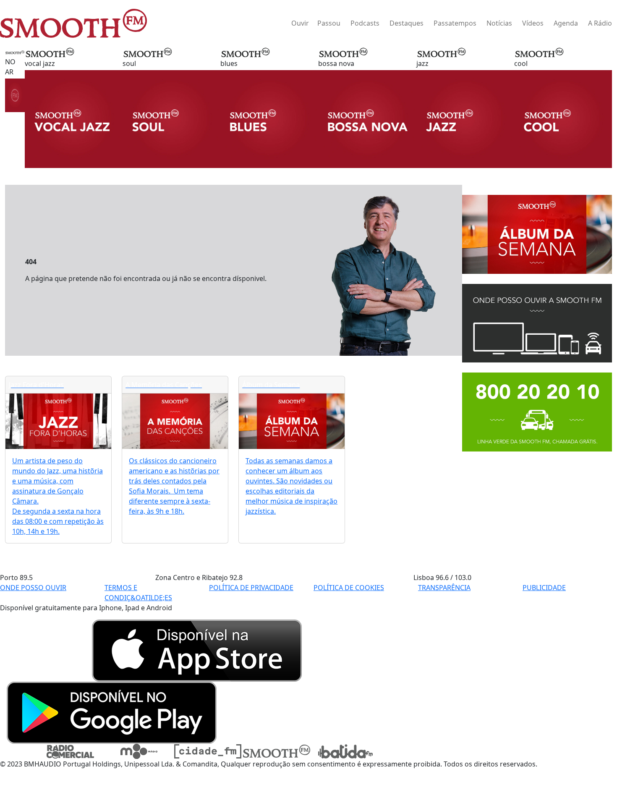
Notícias (499, 23)
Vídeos (533, 23)
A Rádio (600, 23)
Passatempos (455, 23)
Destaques (407, 23)
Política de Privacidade (251, 587)
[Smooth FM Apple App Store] (197, 649)
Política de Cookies (349, 587)
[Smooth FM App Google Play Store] (112, 712)
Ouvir (300, 23)
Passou (328, 23)
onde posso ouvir (33, 587)
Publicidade (544, 587)
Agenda (566, 23)
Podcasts (364, 23)
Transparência (444, 587)
